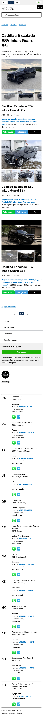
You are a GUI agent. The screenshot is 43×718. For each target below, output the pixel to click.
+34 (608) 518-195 (26, 458)
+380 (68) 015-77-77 (26, 406)
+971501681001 (25, 538)
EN (17, 2)
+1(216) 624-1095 (25, 484)
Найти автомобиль (11, 15)
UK (4, 2)
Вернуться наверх (9, 306)
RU (11, 2)
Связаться (21, 352)
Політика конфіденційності (12, 713)
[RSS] (20, 389)
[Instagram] (8, 389)
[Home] (10, 7)
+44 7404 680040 (25, 510)
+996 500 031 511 (25, 696)
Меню (40, 7)
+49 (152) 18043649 (26, 432)
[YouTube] (14, 389)
